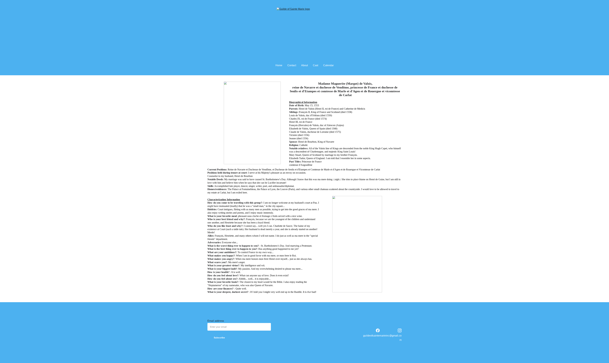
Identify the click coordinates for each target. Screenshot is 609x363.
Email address (215, 320)
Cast (315, 65)
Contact (291, 65)
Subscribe (219, 337)
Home (278, 65)
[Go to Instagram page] (400, 330)
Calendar (328, 65)
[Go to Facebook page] (378, 330)
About (304, 65)
